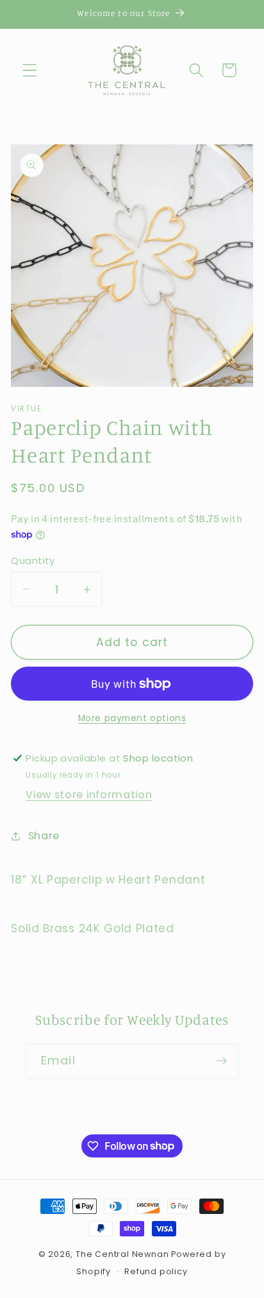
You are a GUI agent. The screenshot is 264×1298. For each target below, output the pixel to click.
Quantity (33, 560)
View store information (89, 794)
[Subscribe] (221, 1061)
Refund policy (155, 1271)
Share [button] (44, 835)
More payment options (132, 718)
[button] (29, 70)
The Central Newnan (122, 1254)
